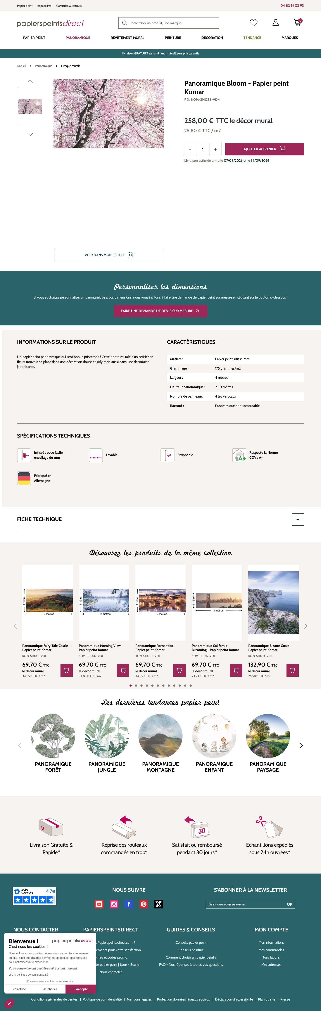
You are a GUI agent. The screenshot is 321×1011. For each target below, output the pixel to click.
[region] (95, 173)
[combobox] (168, 23)
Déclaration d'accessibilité (234, 999)
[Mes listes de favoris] (254, 23)
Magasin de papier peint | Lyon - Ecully (110, 964)
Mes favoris (271, 957)
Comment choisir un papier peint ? (191, 957)
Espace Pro (44, 6)
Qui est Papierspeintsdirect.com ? (110, 942)
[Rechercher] (123, 22)
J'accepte (81, 989)
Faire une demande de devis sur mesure (157, 311)
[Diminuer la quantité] (190, 149)
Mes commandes (271, 950)
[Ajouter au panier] (66, 670)
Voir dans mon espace (105, 255)
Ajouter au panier (260, 149)
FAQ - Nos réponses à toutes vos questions (191, 964)
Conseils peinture (191, 950)
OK (289, 904)
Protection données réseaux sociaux (183, 999)
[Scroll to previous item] (18, 626)
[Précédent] (30, 82)
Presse (285, 999)
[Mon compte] (275, 23)
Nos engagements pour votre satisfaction (110, 950)
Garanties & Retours (69, 6)
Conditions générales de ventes (54, 999)
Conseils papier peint (191, 942)
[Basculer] (298, 519)
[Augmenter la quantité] (215, 149)
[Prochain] (30, 135)
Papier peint (25, 6)
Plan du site (266, 999)
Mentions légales (139, 999)
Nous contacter (111, 972)
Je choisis (50, 989)
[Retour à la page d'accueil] (50, 23)
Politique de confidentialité (102, 999)
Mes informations (271, 942)
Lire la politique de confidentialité (28, 974)
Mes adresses (271, 964)
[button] (9, 1003)
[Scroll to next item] (303, 626)
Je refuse (19, 989)
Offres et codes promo (110, 957)
